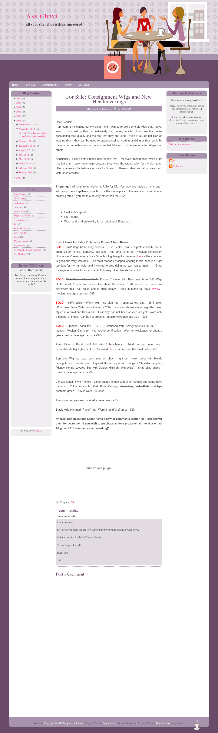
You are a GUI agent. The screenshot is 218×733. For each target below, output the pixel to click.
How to (18, 207)
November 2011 (27, 128)
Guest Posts (19, 198)
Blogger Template (93, 723)
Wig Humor (20, 245)
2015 (18, 102)
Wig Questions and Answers (28, 249)
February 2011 (26, 167)
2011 (18, 120)
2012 (18, 116)
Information (20, 211)
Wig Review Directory (180, 143)
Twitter (68, 84)
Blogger (37, 430)
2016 (18, 98)
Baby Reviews (21, 194)
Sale (16, 224)
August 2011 (25, 150)
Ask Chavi (41, 15)
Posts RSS (30, 84)
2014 (18, 107)
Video (17, 236)
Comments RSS (50, 84)
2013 (18, 111)
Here (140, 256)
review (156, 288)
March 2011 (25, 163)
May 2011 (24, 158)
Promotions (20, 219)
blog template (178, 723)
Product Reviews (22, 215)
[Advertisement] (30, 358)
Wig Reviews (20, 253)
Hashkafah (19, 202)
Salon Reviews (21, 228)
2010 (18, 177)
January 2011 (25, 172)
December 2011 (27, 124)
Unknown (178, 165)
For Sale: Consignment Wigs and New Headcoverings (33, 134)
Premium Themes (146, 723)
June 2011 (24, 154)
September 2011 (27, 145)
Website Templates (127, 723)
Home (15, 84)
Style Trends (20, 232)
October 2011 (26, 141)
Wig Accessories (22, 241)
